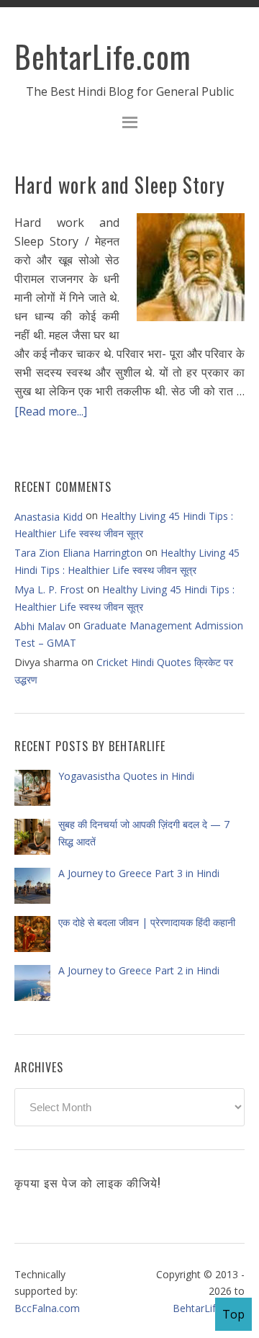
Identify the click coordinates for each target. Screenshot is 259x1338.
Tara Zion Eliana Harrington (78, 553)
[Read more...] (50, 410)
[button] (129, 124)
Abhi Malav (39, 626)
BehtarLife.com (102, 56)
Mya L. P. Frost (49, 589)
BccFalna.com (47, 1308)
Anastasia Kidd (48, 517)
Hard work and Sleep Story (119, 184)
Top (233, 1314)
